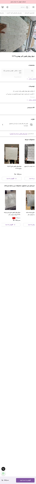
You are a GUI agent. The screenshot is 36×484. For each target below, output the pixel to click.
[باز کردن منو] (33, 7)
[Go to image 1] (4, 50)
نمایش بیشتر (32, 79)
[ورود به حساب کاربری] (7, 7)
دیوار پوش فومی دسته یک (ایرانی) (19, 134)
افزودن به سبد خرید (25, 480)
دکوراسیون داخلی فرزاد (30, 13)
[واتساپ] (3, 473)
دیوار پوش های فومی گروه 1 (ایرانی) (14, 13)
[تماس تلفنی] (3, 469)
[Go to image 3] (1, 50)
